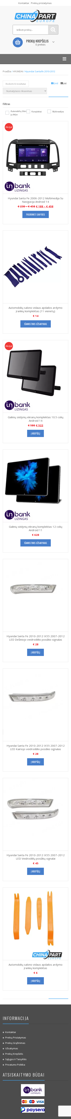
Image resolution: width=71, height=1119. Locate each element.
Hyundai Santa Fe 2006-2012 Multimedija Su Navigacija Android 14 (35, 200)
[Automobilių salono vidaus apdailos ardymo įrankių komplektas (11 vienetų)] (33, 266)
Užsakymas (11, 1048)
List (64, 83)
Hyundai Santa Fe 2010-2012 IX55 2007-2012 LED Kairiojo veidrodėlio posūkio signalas (36, 747)
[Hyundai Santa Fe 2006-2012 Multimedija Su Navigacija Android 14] (33, 157)
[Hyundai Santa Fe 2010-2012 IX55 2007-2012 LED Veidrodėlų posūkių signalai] (33, 814)
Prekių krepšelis (14, 1053)
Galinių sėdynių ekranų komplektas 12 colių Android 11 (35, 528)
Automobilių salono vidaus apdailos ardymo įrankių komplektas (35, 966)
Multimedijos (58, 111)
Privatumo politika (15, 1064)
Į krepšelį (35, 433)
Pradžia (7, 71)
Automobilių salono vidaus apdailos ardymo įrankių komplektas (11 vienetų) (35, 309)
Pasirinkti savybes (35, 214)
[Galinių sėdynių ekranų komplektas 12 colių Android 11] (33, 485)
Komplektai (36, 111)
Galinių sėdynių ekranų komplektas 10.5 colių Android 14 (35, 419)
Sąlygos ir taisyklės (16, 1059)
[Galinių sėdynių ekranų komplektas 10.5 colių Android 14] (33, 376)
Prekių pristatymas (41, 3)
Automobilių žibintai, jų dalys (20, 113)
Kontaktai (23, 3)
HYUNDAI (18, 71)
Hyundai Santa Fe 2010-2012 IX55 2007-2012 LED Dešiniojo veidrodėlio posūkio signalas (36, 638)
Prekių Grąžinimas (15, 1043)
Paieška (53, 29)
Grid (55, 83)
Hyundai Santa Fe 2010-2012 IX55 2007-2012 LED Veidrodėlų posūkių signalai (36, 856)
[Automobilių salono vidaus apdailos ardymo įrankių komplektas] (33, 923)
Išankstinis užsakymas (35, 324)
